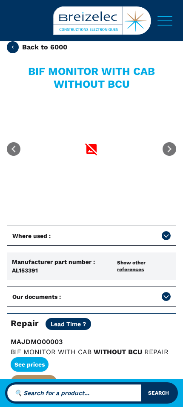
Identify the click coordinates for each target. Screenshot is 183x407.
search (158, 393)
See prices (29, 364)
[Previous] (13, 149)
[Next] (169, 149)
